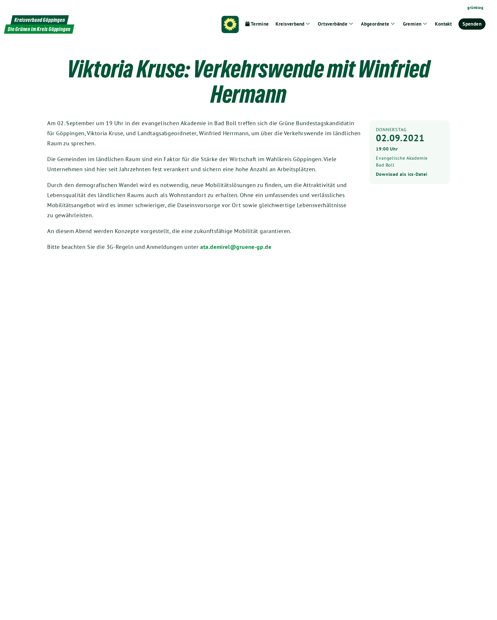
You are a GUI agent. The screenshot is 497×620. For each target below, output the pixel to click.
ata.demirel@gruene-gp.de (235, 247)
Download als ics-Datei (401, 174)
